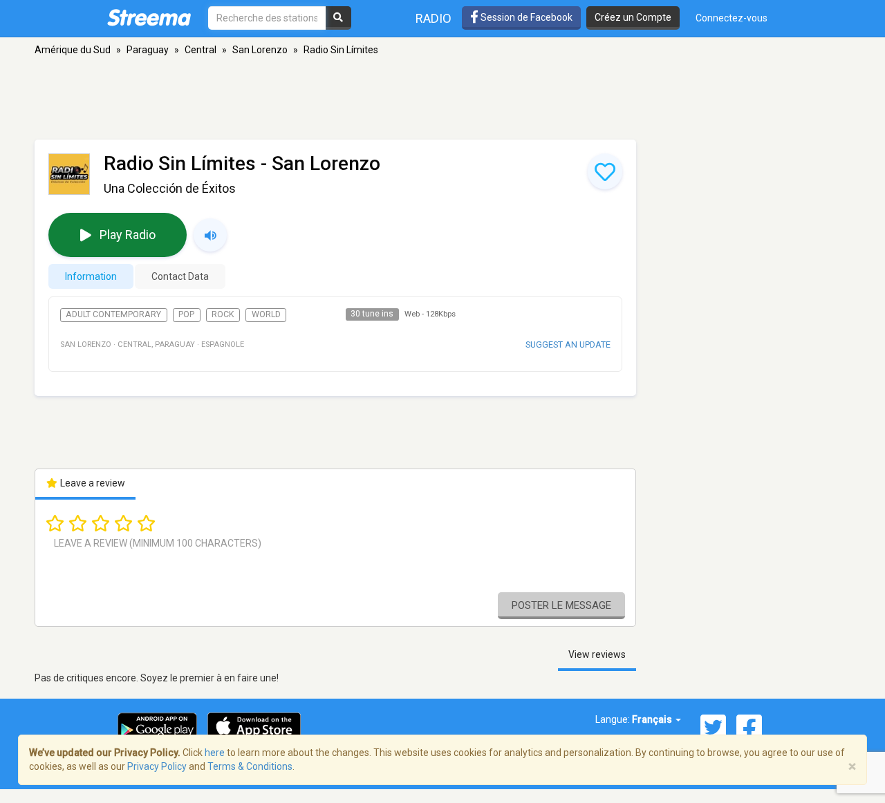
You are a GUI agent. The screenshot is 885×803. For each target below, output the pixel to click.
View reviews (597, 654)
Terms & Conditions (249, 766)
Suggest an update (568, 344)
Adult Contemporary (113, 314)
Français (653, 719)
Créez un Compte (633, 17)
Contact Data (180, 276)
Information (91, 276)
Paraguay (148, 49)
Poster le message (561, 605)
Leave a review (91, 483)
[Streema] (149, 17)
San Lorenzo (260, 49)
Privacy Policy (157, 766)
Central (200, 49)
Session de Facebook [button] (525, 17)
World (266, 314)
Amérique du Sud (73, 49)
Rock (223, 314)
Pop (186, 314)
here (215, 752)
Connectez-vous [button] (731, 17)
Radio (433, 18)
